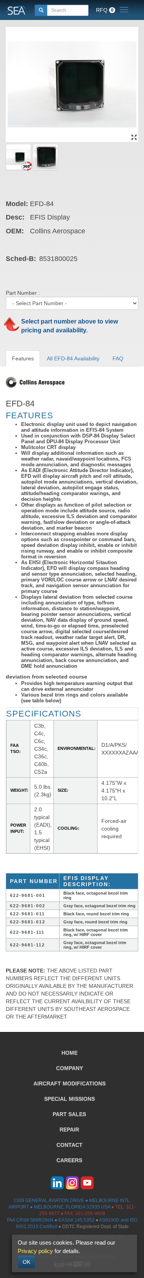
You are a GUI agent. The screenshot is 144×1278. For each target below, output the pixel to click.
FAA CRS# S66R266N (30, 1220)
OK (26, 1262)
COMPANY (69, 1068)
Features (23, 358)
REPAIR (69, 1129)
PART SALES (69, 1114)
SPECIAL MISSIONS (69, 1099)
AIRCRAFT (69, 1083)
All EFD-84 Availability (73, 358)
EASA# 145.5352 (76, 1220)
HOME (69, 1053)
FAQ (118, 358)
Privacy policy (35, 1251)
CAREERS (69, 1160)
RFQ (104, 10)
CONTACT (69, 1145)
